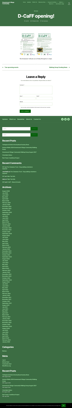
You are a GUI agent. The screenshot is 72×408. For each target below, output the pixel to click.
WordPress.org (6, 366)
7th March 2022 (35, 21)
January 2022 (6, 295)
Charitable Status (7, 155)
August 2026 (6, 191)
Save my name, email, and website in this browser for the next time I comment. (35, 107)
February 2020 (6, 340)
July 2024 (5, 237)
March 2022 (5, 291)
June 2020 (5, 332)
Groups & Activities (52, 2)
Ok (63, 405)
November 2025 (6, 208)
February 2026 (6, 202)
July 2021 (5, 307)
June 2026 (5, 195)
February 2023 (6, 270)
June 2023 (5, 262)
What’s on (12, 119)
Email (38, 96)
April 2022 (5, 289)
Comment (22, 85)
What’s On (34, 2)
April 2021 (5, 313)
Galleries (61, 2)
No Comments (45, 21)
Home (24, 2)
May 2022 (5, 287)
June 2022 (5, 286)
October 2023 (6, 255)
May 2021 (5, 311)
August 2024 (6, 235)
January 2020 (6, 342)
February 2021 (6, 317)
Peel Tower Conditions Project (10, 158)
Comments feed (6, 364)
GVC (28, 21)
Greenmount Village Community (8, 3)
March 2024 (5, 245)
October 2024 (6, 231)
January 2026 (6, 204)
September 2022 (7, 280)
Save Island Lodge (60, 3)
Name (21, 96)
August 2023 (6, 259)
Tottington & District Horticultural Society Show (15, 144)
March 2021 (5, 315)
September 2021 (7, 303)
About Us (51, 3)
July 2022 (5, 284)
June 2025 (5, 218)
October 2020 (6, 324)
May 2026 (5, 197)
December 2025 (6, 206)
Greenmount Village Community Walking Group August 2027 (19, 152)
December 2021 (6, 297)
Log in (4, 360)
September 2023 (7, 257)
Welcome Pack (41, 2)
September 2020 (7, 326)
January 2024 (6, 249)
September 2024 (7, 233)
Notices (36, 10)
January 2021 (6, 318)
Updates (29, 2)
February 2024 (6, 247)
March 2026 (5, 201)
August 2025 (6, 214)
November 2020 (6, 322)
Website (21, 101)
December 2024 (6, 228)
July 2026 (5, 193)
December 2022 (6, 274)
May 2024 (5, 241)
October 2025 (6, 210)
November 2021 (6, 299)
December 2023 (6, 251)
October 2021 (6, 301)
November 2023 (6, 253)
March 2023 (5, 268)
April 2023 (5, 266)
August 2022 (6, 282)
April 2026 (5, 199)
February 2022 (6, 293)
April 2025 (5, 220)
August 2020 (6, 328)
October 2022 (6, 278)
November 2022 (6, 276)
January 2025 (6, 226)
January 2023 (6, 272)
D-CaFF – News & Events (13, 182)
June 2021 (5, 309)
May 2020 (5, 334)
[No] (70, 405)
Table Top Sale (11, 176)
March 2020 (5, 338)
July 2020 (5, 330)
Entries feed (5, 362)
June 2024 (5, 239)
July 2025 (5, 216)
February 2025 (6, 224)
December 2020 (6, 320)
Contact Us (37, 119)
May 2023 (5, 264)
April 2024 (5, 243)
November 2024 (6, 229)
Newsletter (20, 119)
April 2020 (5, 336)
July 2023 (5, 260)
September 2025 (7, 212)
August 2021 (6, 305)
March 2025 (5, 222)
